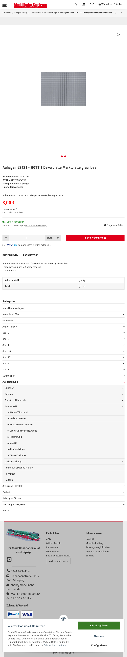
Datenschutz (52, 551)
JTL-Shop (69, 653)
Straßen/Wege (21, 183)
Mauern (13, 443)
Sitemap (90, 555)
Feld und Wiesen (17, 418)
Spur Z (5, 369)
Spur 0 (5, 339)
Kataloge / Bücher (11, 498)
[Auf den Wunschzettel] (118, 35)
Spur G (5, 332)
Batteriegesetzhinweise (58, 555)
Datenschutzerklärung (55, 645)
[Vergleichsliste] (84, 4)
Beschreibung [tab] (10, 254)
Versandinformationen (97, 551)
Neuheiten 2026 (10, 314)
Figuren (9, 394)
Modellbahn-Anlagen (13, 308)
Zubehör (9, 388)
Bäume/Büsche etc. (19, 412)
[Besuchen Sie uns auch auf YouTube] (9, 560)
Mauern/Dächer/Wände (20, 467)
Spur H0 (6, 351)
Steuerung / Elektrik (12, 486)
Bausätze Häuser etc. (16, 400)
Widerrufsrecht (53, 543)
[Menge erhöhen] (57, 238)
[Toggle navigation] (4, 5)
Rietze (5, 510)
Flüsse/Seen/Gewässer (21, 424)
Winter (11, 473)
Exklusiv (6, 492)
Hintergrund (15, 437)
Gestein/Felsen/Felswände (23, 430)
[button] (76, 4)
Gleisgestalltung (13, 461)
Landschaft (11, 406)
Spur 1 (5, 345)
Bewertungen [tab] (30, 254)
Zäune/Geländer (17, 455)
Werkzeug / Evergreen (13, 504)
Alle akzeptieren (99, 625)
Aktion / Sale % (10, 326)
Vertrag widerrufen (58, 561)
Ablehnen (99, 636)
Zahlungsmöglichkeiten (98, 547)
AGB (48, 539)
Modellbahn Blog (94, 543)
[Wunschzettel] (92, 4)
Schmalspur (8, 375)
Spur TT (6, 357)
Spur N (5, 363)
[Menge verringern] (5, 238)
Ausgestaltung (10, 382)
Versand (22, 212)
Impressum (52, 547)
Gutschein (7, 320)
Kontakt (90, 539)
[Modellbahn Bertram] (30, 5)
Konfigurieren (99, 645)
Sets (10, 480)
